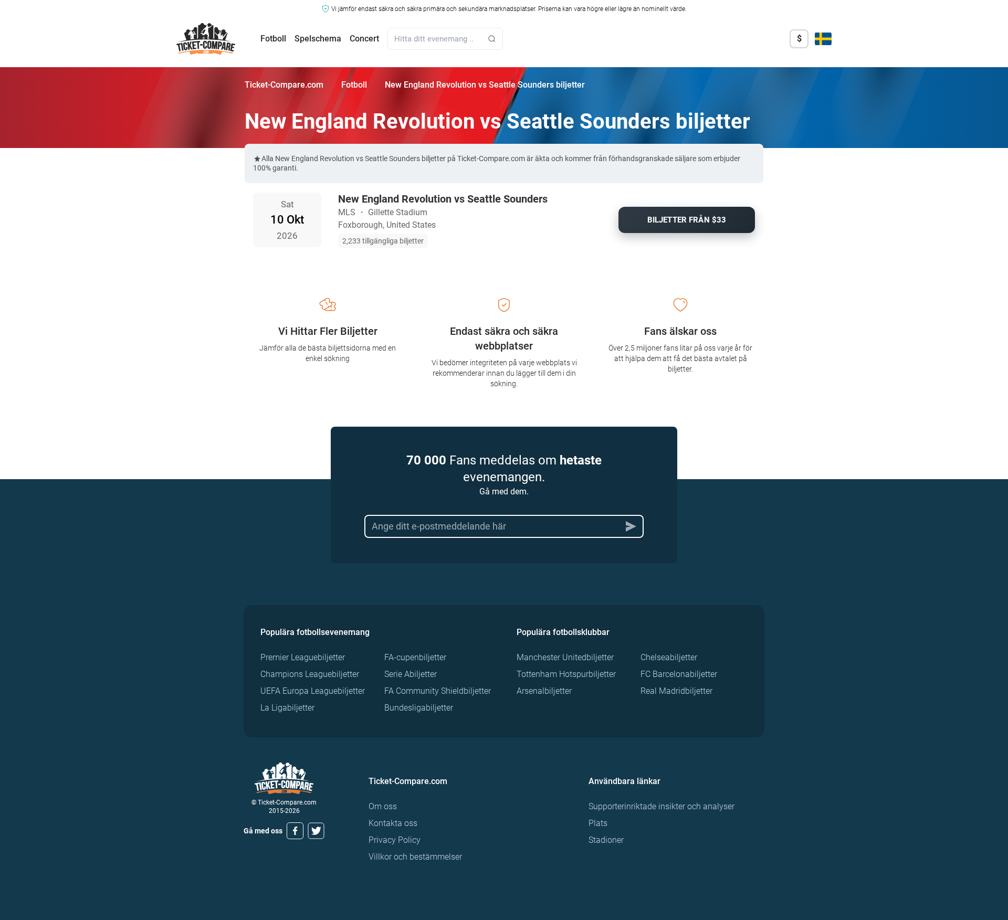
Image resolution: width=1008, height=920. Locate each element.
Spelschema (318, 39)
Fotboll (273, 39)
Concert (364, 39)
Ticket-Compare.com (284, 85)
